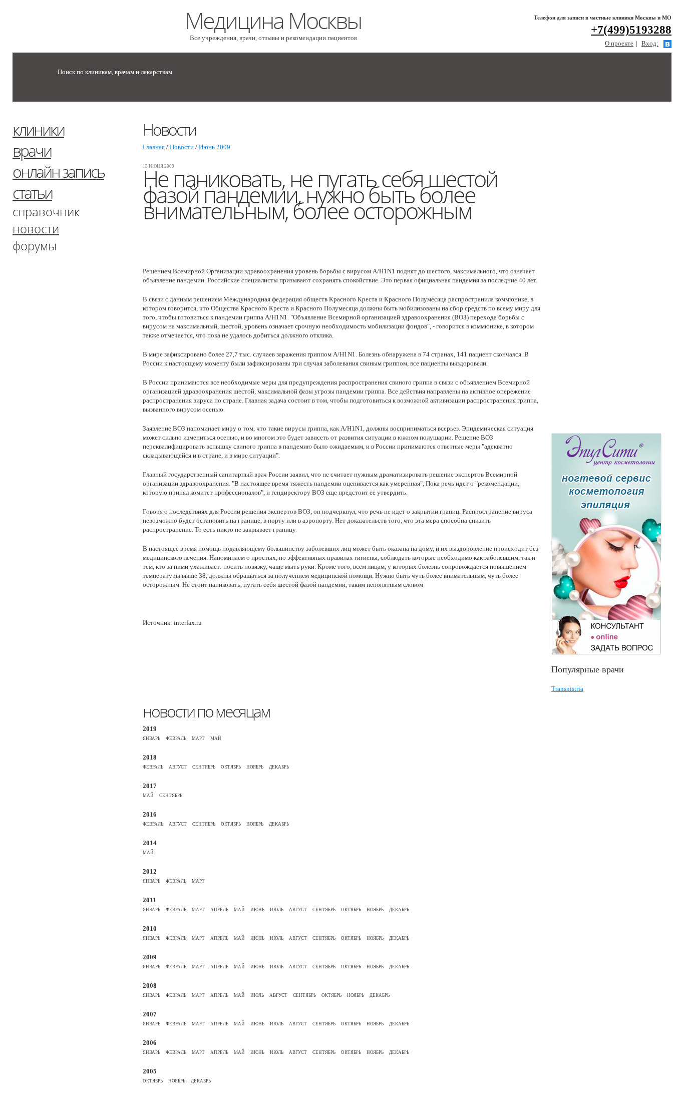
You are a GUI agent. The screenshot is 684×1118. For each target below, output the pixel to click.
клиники (38, 129)
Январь (151, 738)
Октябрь (231, 767)
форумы (35, 245)
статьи (32, 192)
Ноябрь (254, 767)
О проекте (619, 43)
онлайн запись (58, 171)
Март (198, 738)
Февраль (176, 738)
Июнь (257, 909)
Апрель (219, 909)
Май (215, 738)
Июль (276, 909)
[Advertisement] (617, 272)
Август (178, 767)
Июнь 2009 (214, 147)
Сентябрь (203, 767)
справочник (46, 211)
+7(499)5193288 (631, 30)
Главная (154, 147)
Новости (182, 147)
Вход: (649, 43)
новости (36, 228)
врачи (32, 150)
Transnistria (567, 688)
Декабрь (279, 767)
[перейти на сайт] (611, 544)
